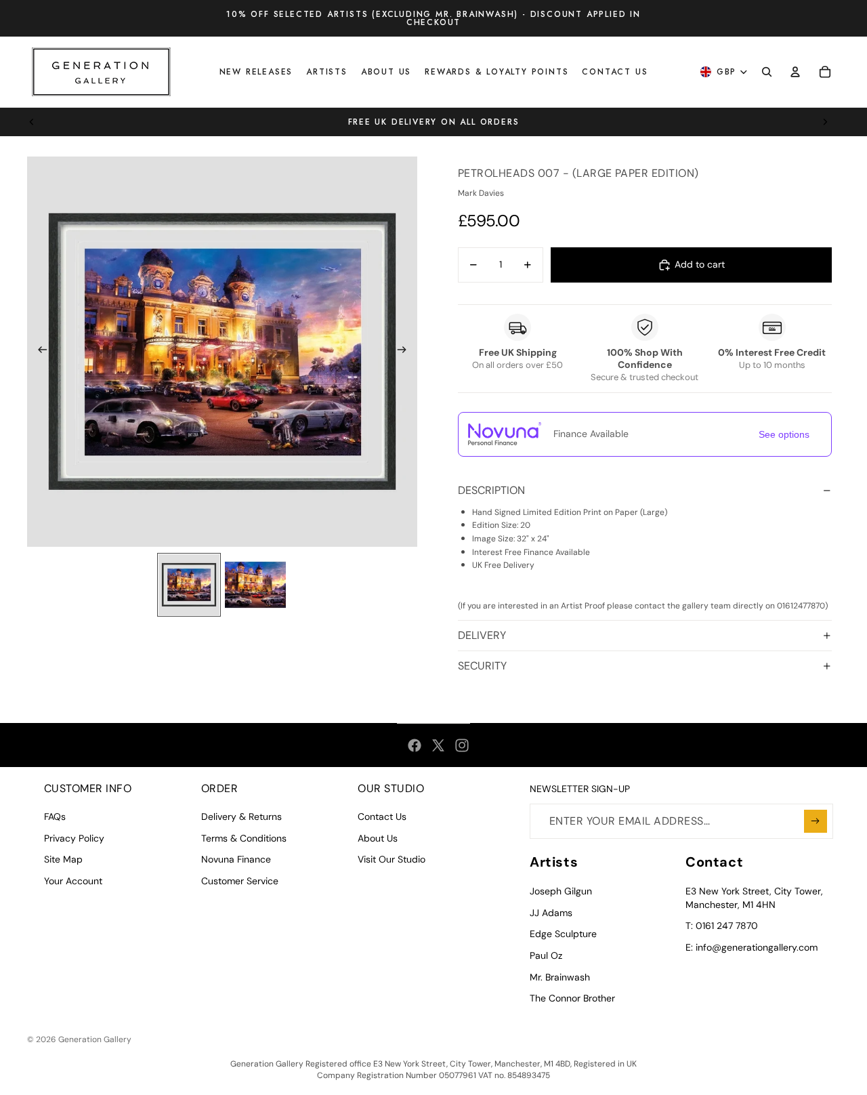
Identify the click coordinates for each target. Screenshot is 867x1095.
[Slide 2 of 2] (255, 584)
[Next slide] (825, 122)
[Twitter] (438, 745)
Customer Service (239, 881)
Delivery (482, 635)
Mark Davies (481, 193)
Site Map (63, 859)
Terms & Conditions (244, 838)
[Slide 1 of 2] (188, 584)
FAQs (55, 816)
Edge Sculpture (563, 934)
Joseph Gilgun (561, 891)
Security (482, 666)
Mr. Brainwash (560, 977)
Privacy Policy (74, 838)
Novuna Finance (236, 859)
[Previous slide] (32, 122)
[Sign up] (815, 821)
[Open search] (767, 72)
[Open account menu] (795, 72)
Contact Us (382, 816)
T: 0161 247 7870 (721, 926)
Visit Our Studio (391, 859)
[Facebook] (414, 745)
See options (784, 434)
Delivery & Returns (241, 816)
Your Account (73, 881)
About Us (378, 838)
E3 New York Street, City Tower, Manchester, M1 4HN (754, 898)
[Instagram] (462, 745)
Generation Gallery (94, 1039)
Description (491, 490)
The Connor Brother (572, 998)
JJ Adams (551, 913)
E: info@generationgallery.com (751, 947)
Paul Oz (546, 955)
